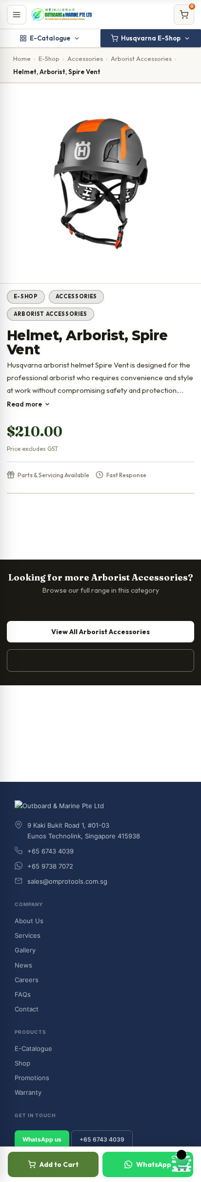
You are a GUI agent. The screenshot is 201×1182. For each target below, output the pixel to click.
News (23, 965)
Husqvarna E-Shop (151, 38)
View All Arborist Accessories (100, 631)
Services (27, 935)
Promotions (32, 1078)
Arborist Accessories (141, 58)
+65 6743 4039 (102, 1139)
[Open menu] (16, 14)
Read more (24, 404)
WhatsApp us (41, 1139)
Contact (27, 1009)
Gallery (25, 950)
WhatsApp (153, 1164)
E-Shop (49, 58)
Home (22, 58)
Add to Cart (59, 1164)
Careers (27, 980)
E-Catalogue (50, 38)
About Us (29, 921)
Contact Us (100, 660)
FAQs (23, 994)
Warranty (28, 1092)
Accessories (85, 58)
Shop (22, 1063)
